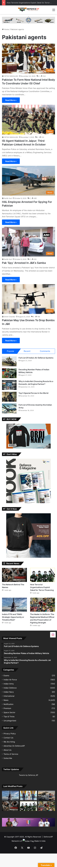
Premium (7, 708)
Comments (45, 351)
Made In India (39, 841)
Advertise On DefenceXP (14, 746)
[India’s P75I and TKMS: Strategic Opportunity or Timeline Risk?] (14, 605)
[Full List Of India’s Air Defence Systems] (9, 361)
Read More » (10, 100)
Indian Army (9, 684)
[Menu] (53, 11)
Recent (27, 351)
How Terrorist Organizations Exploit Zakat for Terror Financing (42, 587)
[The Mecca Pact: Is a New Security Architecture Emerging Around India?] (28, 795)
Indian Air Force (10, 680)
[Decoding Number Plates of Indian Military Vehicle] (9, 373)
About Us (7, 750)
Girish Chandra (9, 317)
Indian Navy (9, 692)
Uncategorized (10, 721)
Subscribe (8, 758)
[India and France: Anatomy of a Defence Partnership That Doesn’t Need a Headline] (46, 795)
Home (6, 29)
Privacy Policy (10, 734)
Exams (6, 675)
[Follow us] (52, 634)
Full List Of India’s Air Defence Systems (36, 358)
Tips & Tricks (9, 716)
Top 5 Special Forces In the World (33, 393)
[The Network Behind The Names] (14, 575)
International (9, 696)
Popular (10, 351)
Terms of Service (11, 754)
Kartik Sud (8, 198)
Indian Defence (10, 688)
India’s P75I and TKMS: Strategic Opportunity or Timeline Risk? (13, 617)
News (6, 700)
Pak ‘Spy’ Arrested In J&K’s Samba (24, 262)
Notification (8, 704)
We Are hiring (9, 742)
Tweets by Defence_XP (28, 775)
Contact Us (8, 738)
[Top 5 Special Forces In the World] (9, 397)
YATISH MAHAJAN (11, 76)
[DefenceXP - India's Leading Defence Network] (28, 9)
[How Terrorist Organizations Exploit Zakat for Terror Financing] (42, 575)
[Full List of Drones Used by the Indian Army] (9, 408)
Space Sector (9, 712)
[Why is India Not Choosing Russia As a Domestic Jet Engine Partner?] (9, 385)
